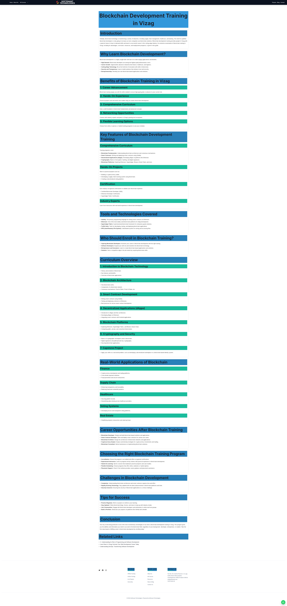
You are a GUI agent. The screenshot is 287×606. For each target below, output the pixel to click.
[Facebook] (102, 570)
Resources (150, 579)
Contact (282, 2)
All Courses (23, 2)
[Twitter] (99, 570)
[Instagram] (106, 570)
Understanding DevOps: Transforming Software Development (117, 546)
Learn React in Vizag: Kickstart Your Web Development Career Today (119, 544)
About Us (16, 2)
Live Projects (131, 579)
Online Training (131, 576)
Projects (274, 2)
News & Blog (151, 582)
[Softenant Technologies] (67, 2)
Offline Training (131, 573)
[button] (27, 2)
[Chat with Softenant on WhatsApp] (283, 602)
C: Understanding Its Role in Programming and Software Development (119, 542)
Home (11, 2)
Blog (278, 2)
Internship (130, 582)
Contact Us (150, 584)
